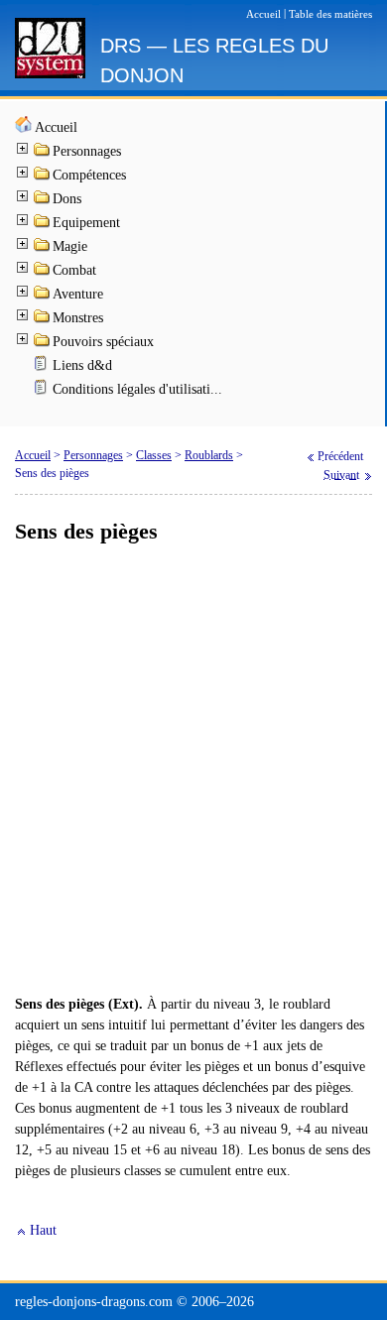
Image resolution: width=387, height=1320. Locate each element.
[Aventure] (43, 296)
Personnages (87, 151)
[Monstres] (43, 319)
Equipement (86, 222)
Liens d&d (82, 365)
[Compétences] (43, 177)
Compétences (89, 175)
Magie (70, 246)
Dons (67, 198)
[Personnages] (43, 153)
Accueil (56, 127)
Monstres (78, 317)
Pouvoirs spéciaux (103, 341)
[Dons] (43, 200)
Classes (154, 455)
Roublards (209, 455)
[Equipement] (43, 224)
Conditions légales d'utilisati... (137, 389)
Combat (74, 270)
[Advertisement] (193, 770)
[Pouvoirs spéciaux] (43, 343)
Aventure (78, 294)
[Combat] (43, 272)
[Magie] (43, 248)
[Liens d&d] (43, 367)
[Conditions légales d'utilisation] (43, 391)
